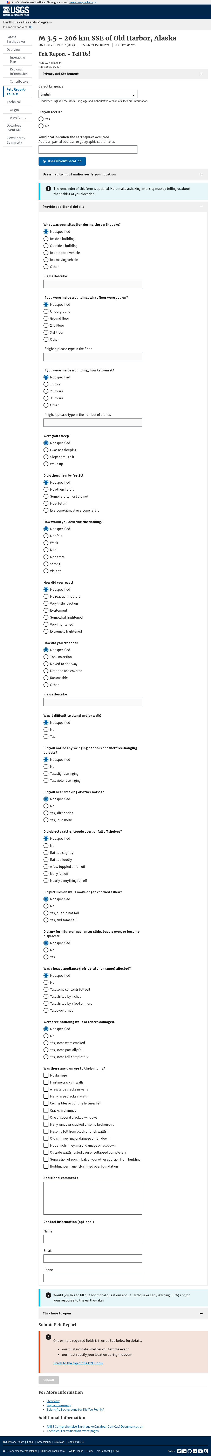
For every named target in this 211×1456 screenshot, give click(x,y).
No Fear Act (103, 1451)
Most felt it (58, 503)
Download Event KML (14, 127)
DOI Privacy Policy (13, 1442)
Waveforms (18, 117)
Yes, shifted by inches (65, 996)
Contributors (19, 81)
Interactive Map (18, 59)
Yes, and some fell (63, 920)
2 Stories (56, 391)
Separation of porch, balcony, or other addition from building (95, 1159)
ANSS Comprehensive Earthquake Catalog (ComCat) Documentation (95, 1426)
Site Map (59, 1442)
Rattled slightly (61, 852)
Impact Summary (59, 1405)
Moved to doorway (63, 664)
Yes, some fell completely (69, 1057)
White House (76, 1451)
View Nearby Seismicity (16, 140)
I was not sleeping (63, 450)
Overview (13, 49)
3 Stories (56, 398)
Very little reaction (64, 603)
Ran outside (59, 678)
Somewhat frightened (66, 617)
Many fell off (59, 873)
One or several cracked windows (73, 1117)
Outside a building (63, 245)
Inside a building (62, 238)
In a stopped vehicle (65, 252)
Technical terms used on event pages (73, 1431)
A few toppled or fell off (67, 866)
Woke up (56, 464)
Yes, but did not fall (64, 913)
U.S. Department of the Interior (20, 1451)
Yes (47, 119)
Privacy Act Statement (61, 73)
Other (54, 266)
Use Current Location (65, 161)
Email (47, 1250)
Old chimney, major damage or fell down (79, 1138)
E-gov (90, 1451)
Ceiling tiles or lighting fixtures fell (75, 1103)
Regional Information (19, 71)
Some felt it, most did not (69, 496)
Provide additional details (63, 206)
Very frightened (61, 624)
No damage (58, 1075)
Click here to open (57, 1313)
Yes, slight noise (61, 813)
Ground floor (59, 318)
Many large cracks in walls (69, 1096)
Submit (49, 1380)
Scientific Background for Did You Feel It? (75, 1409)
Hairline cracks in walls (66, 1082)
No (47, 126)
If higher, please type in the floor (67, 349)
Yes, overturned (62, 1010)
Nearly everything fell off (68, 880)
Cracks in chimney (63, 1110)
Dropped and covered (66, 671)
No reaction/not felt (65, 596)
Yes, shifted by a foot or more (71, 1003)
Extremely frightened (66, 631)
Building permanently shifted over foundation (84, 1166)
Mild (53, 550)
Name (47, 1231)
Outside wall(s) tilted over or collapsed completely (88, 1152)
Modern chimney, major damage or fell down (83, 1145)
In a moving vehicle (64, 259)
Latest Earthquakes (16, 39)
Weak (54, 543)
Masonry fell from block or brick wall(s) (79, 1131)
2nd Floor (57, 325)
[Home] (16, 17)
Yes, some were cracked (67, 1043)
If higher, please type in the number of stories (77, 414)
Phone (48, 1270)
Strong (55, 564)
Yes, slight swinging (64, 773)
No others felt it (62, 489)
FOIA (116, 1451)
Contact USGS (76, 1442)
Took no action (61, 657)
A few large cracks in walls (69, 1089)
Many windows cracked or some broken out (82, 1124)
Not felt (56, 536)
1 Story (55, 384)
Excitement (58, 610)
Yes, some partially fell (66, 1050)
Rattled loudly (61, 859)
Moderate (57, 557)
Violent (55, 571)
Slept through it (62, 457)
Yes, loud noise (61, 820)
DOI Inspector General (52, 1451)
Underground (60, 311)
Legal (30, 1442)
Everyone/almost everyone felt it (74, 510)
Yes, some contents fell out (70, 989)
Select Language (51, 86)
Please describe (55, 276)
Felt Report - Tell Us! (17, 91)
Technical (14, 102)
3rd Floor (56, 332)
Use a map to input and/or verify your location (79, 174)
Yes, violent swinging (65, 780)
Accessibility (44, 1442)
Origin (14, 110)
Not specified (60, 231)
